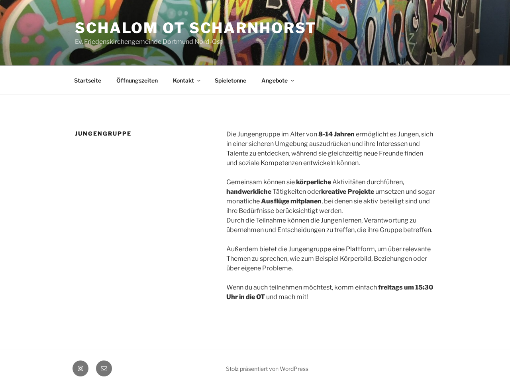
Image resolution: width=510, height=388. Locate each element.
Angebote (274, 80)
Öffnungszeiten (137, 80)
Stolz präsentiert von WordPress (267, 368)
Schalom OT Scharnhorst (196, 28)
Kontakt (183, 80)
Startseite (87, 80)
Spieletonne (230, 80)
